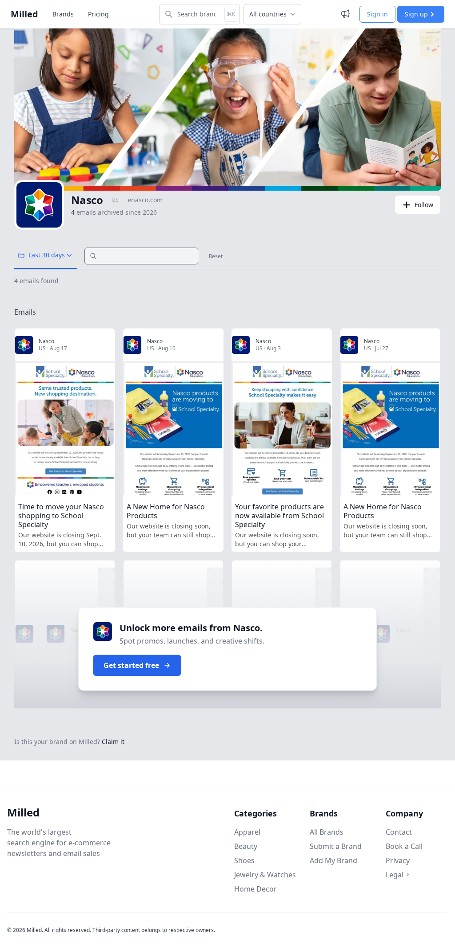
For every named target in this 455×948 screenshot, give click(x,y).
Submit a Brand (336, 846)
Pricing (98, 14)
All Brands (326, 832)
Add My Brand (333, 860)
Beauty (245, 846)
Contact (399, 832)
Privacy (398, 860)
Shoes (244, 860)
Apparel (247, 832)
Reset (216, 256)
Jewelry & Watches (265, 875)
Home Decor (255, 889)
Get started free (131, 665)
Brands (63, 14)
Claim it (113, 741)
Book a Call (404, 846)
